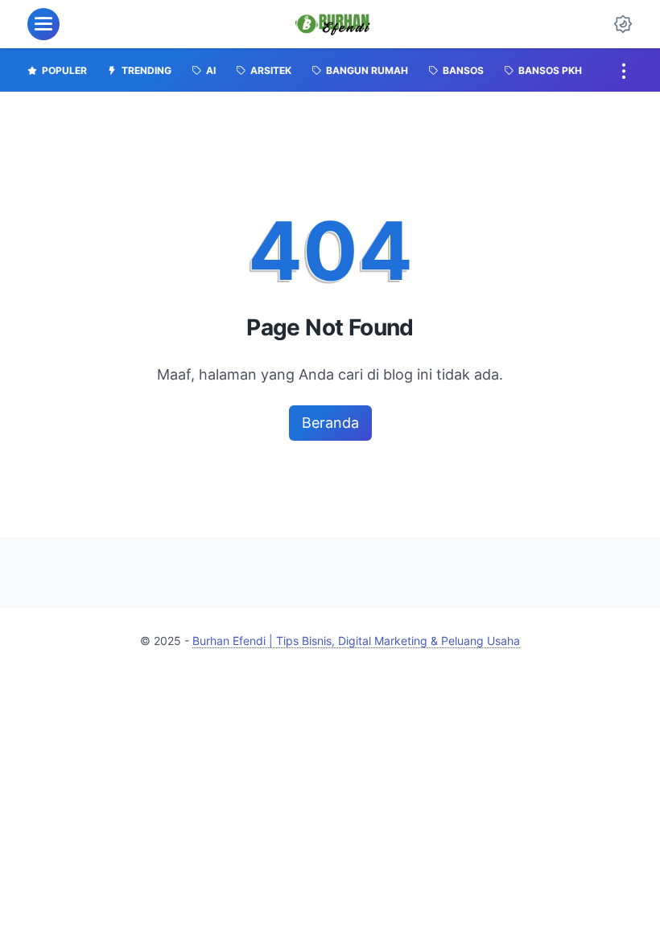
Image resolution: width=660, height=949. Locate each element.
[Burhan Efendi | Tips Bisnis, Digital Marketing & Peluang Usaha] (332, 24)
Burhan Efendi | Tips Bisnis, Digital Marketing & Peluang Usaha (356, 640)
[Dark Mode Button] (623, 24)
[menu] (43, 24)
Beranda (330, 422)
